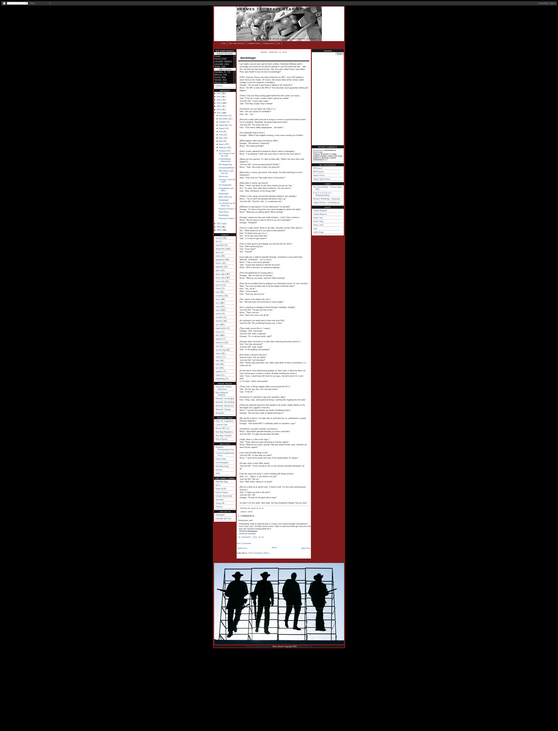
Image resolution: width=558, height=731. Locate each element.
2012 (219, 109)
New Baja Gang (222, 466)
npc (217, 324)
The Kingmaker (225, 185)
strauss (218, 357)
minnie (218, 314)
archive (218, 238)
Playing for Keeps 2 (227, 218)
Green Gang (220, 459)
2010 (219, 224)
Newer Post (242, 548)
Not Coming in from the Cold (227, 154)
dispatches (220, 249)
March (222, 144)
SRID (217, 473)
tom (217, 368)
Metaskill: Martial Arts (224, 406)
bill (216, 241)
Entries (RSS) (268, 43)
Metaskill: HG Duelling (224, 402)
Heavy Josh (318, 225)
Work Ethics (224, 212)
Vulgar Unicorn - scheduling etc (326, 202)
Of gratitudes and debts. (226, 189)
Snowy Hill (219, 503)
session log (220, 350)
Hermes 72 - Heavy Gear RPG (271, 9)
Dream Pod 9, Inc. (305, 646)
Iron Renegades (222, 462)
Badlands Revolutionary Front (224, 448)
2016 (219, 97)
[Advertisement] (328, 100)
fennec (218, 263)
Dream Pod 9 (318, 175)
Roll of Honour (221, 439)
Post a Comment (244, 543)
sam (217, 346)
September (224, 125)
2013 (219, 106)
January (222, 151)
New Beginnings (225, 164)
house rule (220, 281)
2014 (219, 103)
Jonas (218, 288)
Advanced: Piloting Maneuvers (223, 388)
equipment (220, 260)
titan (217, 360)
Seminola (219, 499)
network (219, 321)
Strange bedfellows (227, 168)
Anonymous (318, 150)
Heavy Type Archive (321, 179)
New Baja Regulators (224, 432)
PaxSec (218, 470)
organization (220, 328)
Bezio (217, 485)
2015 (219, 100)
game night (220, 274)
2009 (219, 227)
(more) (324, 160)
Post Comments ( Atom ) (258, 553)
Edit (278, 43)
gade (217, 270)
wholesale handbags (247, 533)
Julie (315, 228)
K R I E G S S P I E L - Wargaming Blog (323, 194)
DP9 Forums (318, 172)
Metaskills (219, 413)
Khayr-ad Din (220, 489)
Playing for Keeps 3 (227, 209)
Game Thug (318, 221)
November (223, 119)
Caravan (218, 86)
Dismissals (223, 176)
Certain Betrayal (320, 210)
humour (218, 285)
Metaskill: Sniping (222, 409)
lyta (217, 303)
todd (217, 364)
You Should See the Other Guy (227, 204)
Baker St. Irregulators (224, 421)
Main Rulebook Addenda (221, 394)
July (221, 131)
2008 (219, 230)
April (221, 141)
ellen (217, 252)
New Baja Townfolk (223, 435)
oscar (218, 332)
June (221, 135)
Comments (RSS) (253, 43)
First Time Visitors (236, 43)
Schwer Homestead (223, 496)
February (223, 147)
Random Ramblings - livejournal (326, 199)
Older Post (305, 548)
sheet (218, 353)
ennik (218, 256)
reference (219, 342)
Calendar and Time (223, 518)
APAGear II (318, 168)
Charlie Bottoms (320, 214)
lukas (218, 299)
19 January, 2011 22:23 (251, 537)
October (222, 122)
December (223, 115)
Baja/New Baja (221, 481)
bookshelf (219, 245)
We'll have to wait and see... (226, 172)
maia (217, 306)
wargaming (220, 378)
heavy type (220, 278)
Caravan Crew (221, 425)
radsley (218, 339)
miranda (219, 317)
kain (217, 292)
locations (219, 296)
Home (223, 43)
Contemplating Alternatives (225, 160)
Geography (220, 515)
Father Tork (318, 218)
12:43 (261, 508)
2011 (219, 113)
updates (219, 371)
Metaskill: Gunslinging (224, 398)
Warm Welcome (225, 197)
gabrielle (219, 267)
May (221, 138)
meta (217, 310)
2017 (219, 93)
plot (217, 335)
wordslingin (318, 152)
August (222, 128)
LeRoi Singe (318, 232)
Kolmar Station (221, 492)
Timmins (219, 507)
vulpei (218, 375)
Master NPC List (222, 428)
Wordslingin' (224, 194)
